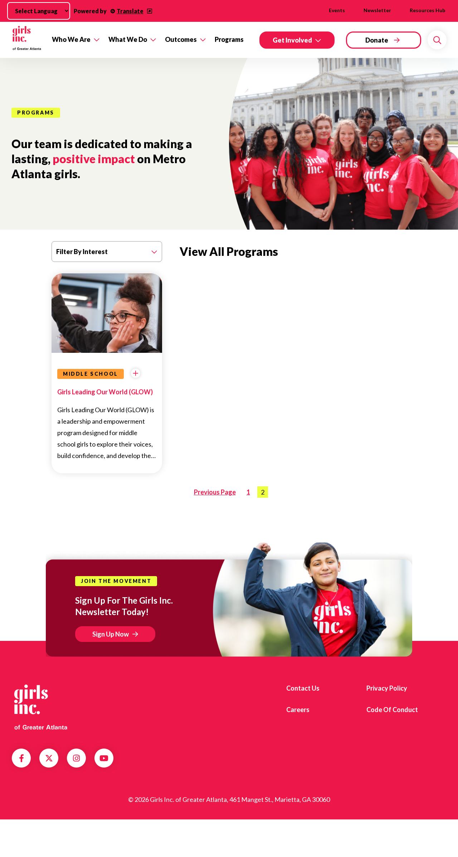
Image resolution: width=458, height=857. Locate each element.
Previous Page (215, 492)
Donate (376, 40)
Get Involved (292, 40)
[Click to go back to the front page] (26, 39)
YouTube (104, 758)
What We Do (127, 39)
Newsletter (377, 10)
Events (337, 10)
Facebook (21, 758)
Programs (229, 39)
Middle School (90, 374)
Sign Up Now (110, 634)
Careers (298, 710)
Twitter (49, 758)
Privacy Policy (386, 688)
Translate (130, 11)
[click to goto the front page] (40, 707)
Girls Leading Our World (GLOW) (105, 392)
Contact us (303, 688)
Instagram (76, 758)
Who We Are (71, 39)
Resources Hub (427, 10)
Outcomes (181, 39)
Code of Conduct (392, 710)
